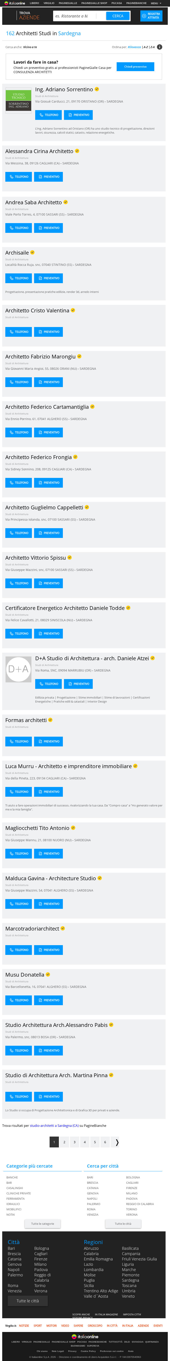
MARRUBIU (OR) (80, 670)
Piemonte (130, 1274)
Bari (90, 1177)
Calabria (91, 1253)
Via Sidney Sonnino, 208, (23, 469)
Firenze (131, 1188)
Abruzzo (91, 1248)
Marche (129, 1269)
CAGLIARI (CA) (49, 163)
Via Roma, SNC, (46, 670)
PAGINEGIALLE (68, 3)
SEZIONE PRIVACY (82, 1317)
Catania (93, 1188)
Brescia (92, 1183)
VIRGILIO (49, 3)
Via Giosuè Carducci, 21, (53, 101)
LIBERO (34, 3)
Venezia (92, 1215)
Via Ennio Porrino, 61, (21, 419)
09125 (46, 469)
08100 (47, 840)
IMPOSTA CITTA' (132, 1314)
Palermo (93, 1204)
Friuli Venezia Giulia (139, 1259)
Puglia (89, 1280)
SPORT (38, 1326)
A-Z (146, 47)
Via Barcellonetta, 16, (21, 987)
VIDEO (65, 1326)
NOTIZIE (24, 1326)
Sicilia (89, 1285)
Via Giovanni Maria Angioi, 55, (27, 368)
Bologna (133, 1177)
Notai (10, 1215)
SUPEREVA (93, 1346)
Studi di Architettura (46, 96)
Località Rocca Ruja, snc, (23, 265)
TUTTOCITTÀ (115, 1342)
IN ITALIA (127, 1326)
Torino (131, 1209)
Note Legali (58, 1351)
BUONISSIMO (78, 1346)
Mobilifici (13, 1209)
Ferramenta (15, 1199)
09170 (75, 101)
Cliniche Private (18, 1193)
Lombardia (94, 1269)
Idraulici (13, 1204)
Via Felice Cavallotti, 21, (22, 620)
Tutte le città (123, 1224)
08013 (35, 1037)
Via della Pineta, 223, (21, 778)
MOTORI (51, 1326)
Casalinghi (14, 1188)
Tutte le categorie (42, 1224)
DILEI (127, 1342)
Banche (12, 1177)
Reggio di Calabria (140, 1204)
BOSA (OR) (49, 1037)
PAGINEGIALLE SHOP (94, 3)
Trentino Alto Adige (101, 1290)
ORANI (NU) (69, 368)
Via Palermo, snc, (18, 1037)
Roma (91, 1209)
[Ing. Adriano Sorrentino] (18, 100)
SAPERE (78, 1326)
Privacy (72, 1351)
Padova (131, 1199)
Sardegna (130, 1280)
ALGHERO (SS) (57, 419)
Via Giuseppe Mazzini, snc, (25, 570)
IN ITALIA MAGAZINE (106, 1314)
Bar (9, 1183)
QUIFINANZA (152, 1342)
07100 (40, 214)
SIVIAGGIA (137, 1342)
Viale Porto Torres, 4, (20, 214)
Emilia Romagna (98, 1259)
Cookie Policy (88, 1351)
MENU (154, 3)
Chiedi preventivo (135, 66)
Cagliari (132, 1183)
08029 (44, 620)
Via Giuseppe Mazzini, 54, (24, 890)
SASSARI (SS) (55, 214)
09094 (62, 670)
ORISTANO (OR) (93, 101)
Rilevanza (134, 47)
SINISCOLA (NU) (62, 620)
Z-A (153, 47)
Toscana (129, 1285)
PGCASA (117, 3)
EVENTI (158, 1326)
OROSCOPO (95, 1326)
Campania (131, 1253)
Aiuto (130, 1351)
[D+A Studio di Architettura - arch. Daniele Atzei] (18, 669)
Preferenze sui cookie (112, 1351)
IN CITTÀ (112, 1326)
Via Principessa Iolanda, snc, (26, 519)
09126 (34, 163)
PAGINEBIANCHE (136, 3)
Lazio (88, 1264)
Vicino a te (30, 47)
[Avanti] (115, 1142)
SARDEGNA (115, 101)
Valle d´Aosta (96, 1296)
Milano (131, 1193)
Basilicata (130, 1248)
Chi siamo (42, 1351)
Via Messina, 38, (17, 163)
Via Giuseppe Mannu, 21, (24, 840)
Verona (131, 1215)
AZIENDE (143, 1326)
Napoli (92, 1199)
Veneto (128, 1296)
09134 (41, 778)
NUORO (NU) (62, 840)
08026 (54, 368)
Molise (90, 1274)
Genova (93, 1193)
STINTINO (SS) (62, 265)
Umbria (128, 1290)
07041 (41, 419)
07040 (46, 265)
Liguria (128, 1264)
